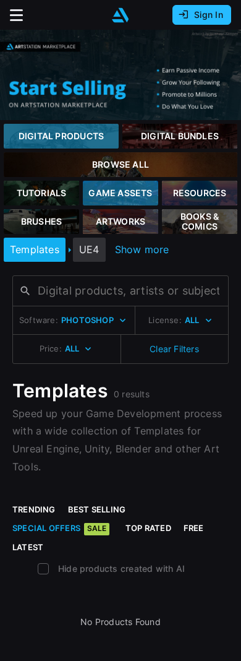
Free (194, 528)
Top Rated (148, 528)
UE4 (89, 249)
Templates (34, 249)
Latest (27, 547)
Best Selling (97, 509)
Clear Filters (174, 348)
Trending (34, 509)
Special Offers (59, 528)
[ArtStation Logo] (120, 15)
